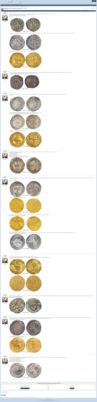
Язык (47, 399)
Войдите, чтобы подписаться (86, 8)
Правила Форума (10, 5)
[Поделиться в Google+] (4, 395)
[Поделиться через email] (5, 395)
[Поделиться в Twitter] (2, 395)
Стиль (49, 399)
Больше (94, 6)
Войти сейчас (72, 388)
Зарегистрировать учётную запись (25, 388)
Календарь (6, 5)
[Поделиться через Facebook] (1, 395)
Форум (2, 5)
